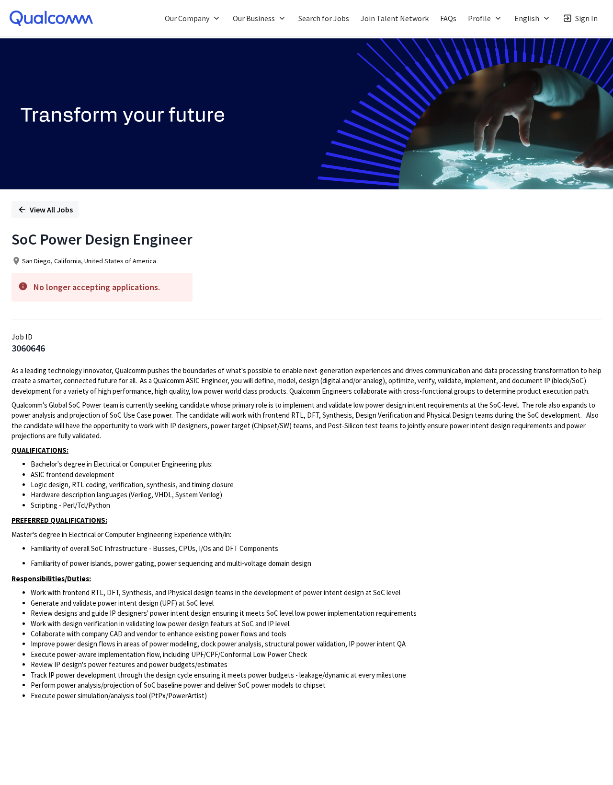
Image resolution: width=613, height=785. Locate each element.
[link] (51, 18)
